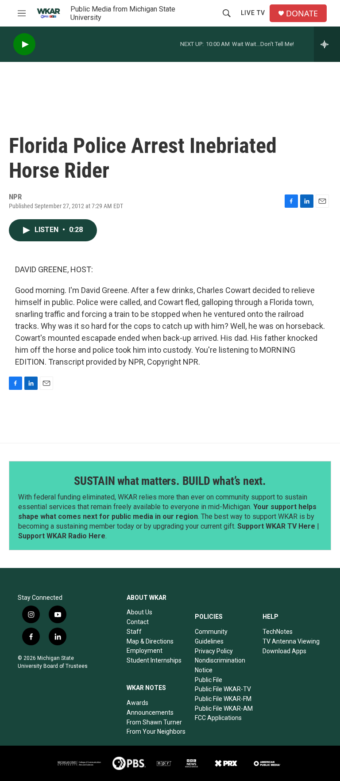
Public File (208, 679)
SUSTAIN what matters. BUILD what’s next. (170, 481)
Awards (137, 702)
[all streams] (327, 44)
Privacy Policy (214, 651)
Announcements (150, 712)
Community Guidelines (211, 636)
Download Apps (284, 651)
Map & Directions (150, 641)
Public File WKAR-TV (223, 689)
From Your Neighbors (156, 731)
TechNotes (278, 631)
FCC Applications (218, 717)
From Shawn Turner (154, 722)
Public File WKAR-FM (223, 698)
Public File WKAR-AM (224, 708)
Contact (138, 621)
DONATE (302, 13)
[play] (24, 44)
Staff (134, 631)
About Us (139, 612)
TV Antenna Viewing (291, 641)
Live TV (253, 12)
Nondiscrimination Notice (220, 665)
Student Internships (154, 660)
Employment (144, 650)
